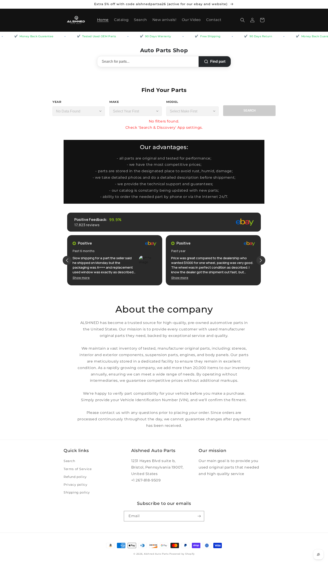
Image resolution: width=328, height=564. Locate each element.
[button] (242, 20)
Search (249, 110)
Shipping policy (77, 492)
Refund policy (75, 477)
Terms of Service (78, 469)
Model (172, 102)
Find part (217, 61)
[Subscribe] (199, 516)
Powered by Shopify (182, 553)
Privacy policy (75, 485)
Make (114, 102)
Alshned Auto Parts (156, 553)
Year (56, 102)
